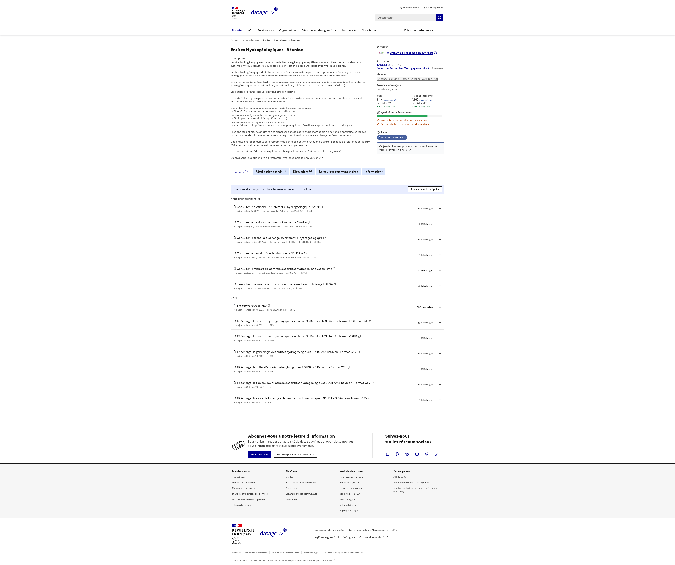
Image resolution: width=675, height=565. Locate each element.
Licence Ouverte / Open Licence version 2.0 (408, 78)
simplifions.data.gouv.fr (351, 477)
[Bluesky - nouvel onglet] (407, 454)
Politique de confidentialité (285, 552)
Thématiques (238, 477)
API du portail (400, 477)
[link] (409, 7)
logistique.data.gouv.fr (351, 510)
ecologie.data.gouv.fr (350, 493)
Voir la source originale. (393, 150)
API (250, 30)
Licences (236, 552)
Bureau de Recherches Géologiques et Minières (404, 68)
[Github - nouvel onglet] (426, 454)
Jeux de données (250, 39)
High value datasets (393, 137)
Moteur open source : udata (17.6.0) (411, 482)
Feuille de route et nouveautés (301, 482)
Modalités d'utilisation (256, 552)
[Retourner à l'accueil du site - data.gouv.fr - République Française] (273, 534)
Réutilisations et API (271, 171)
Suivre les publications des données (250, 493)
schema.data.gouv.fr (242, 505)
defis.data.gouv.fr (348, 499)
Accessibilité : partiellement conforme (344, 552)
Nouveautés (349, 30)
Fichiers (241, 172)
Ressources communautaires (338, 171)
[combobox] (409, 17)
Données (237, 30)
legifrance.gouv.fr (325, 537)
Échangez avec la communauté (301, 493)
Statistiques (292, 499)
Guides (289, 477)
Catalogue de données (243, 488)
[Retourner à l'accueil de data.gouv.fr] (264, 12)
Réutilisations (266, 30)
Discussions (302, 171)
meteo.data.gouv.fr (349, 482)
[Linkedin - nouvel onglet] (387, 454)
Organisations (287, 30)
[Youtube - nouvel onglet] (416, 454)
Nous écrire (369, 30)
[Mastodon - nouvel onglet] (397, 454)
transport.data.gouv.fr (351, 488)
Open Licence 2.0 (323, 560)
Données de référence (243, 482)
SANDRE (382, 65)
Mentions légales (312, 552)
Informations (374, 171)
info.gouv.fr (350, 537)
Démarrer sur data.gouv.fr (317, 30)
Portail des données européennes (249, 499)
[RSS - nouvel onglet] (436, 454)
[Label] (378, 132)
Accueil (234, 39)
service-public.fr (375, 537)
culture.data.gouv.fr (350, 505)
